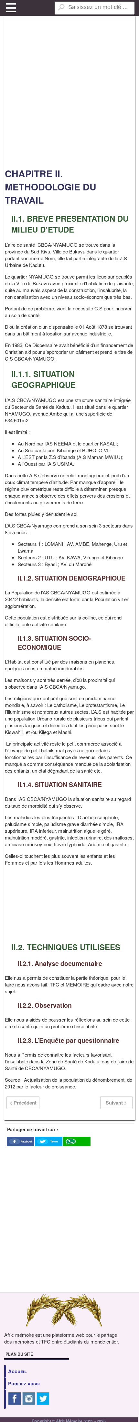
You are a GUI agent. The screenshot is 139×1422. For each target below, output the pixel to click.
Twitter (54, 1141)
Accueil (17, 1371)
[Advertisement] (69, 92)
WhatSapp (76, 1147)
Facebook (26, 1141)
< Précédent (23, 1102)
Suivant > (116, 1102)
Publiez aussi (24, 1383)
